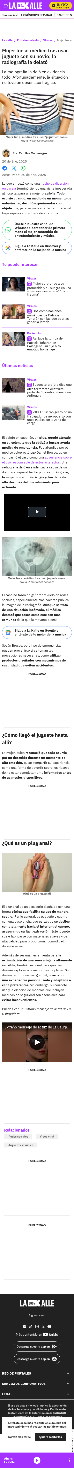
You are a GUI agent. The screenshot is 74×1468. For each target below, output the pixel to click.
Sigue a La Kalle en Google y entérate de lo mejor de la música (40, 632)
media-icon (37, 1460)
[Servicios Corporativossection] (68, 1383)
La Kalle (7, 40)
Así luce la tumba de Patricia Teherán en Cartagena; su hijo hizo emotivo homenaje (45, 343)
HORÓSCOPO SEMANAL (36, 15)
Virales (48, 40)
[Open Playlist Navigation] (69, 1460)
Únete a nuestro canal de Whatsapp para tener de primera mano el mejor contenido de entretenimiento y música (40, 230)
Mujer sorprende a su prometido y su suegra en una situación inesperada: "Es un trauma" (49, 288)
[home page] (37, 1303)
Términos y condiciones (32, 1409)
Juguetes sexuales (20, 1145)
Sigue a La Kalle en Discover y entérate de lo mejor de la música (40, 248)
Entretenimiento (28, 40)
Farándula (34, 333)
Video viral (47, 1136)
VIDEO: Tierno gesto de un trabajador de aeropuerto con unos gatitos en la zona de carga (49, 417)
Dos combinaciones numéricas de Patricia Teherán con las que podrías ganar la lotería (48, 316)
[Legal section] (68, 1394)
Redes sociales (18, 1136)
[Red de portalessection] (68, 1373)
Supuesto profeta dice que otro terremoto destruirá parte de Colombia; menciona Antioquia (49, 389)
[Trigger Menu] (5, 5)
